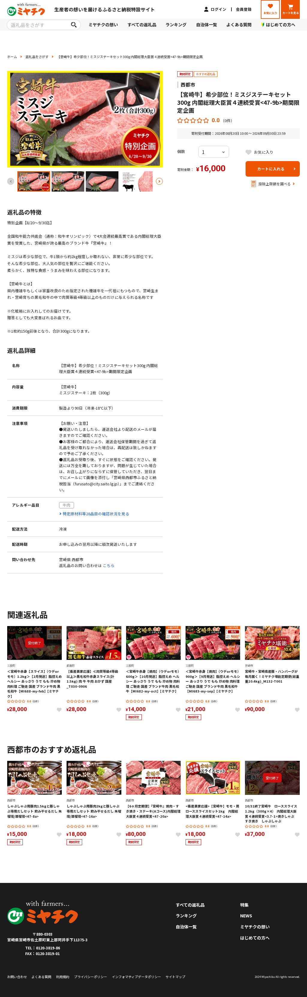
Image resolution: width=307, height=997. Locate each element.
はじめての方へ (255, 938)
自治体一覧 (206, 25)
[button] (159, 181)
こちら (109, 565)
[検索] (73, 24)
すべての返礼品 (141, 25)
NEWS (246, 916)
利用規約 (62, 976)
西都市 (188, 84)
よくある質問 (239, 25)
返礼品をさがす (37, 56)
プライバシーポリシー (90, 976)
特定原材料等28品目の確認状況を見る (96, 513)
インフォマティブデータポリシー (136, 976)
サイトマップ (175, 976)
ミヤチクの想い (103, 25)
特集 (244, 905)
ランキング (175, 25)
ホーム (12, 56)
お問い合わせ (17, 976)
